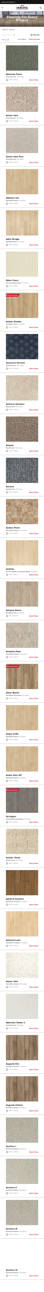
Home (4, 30)
